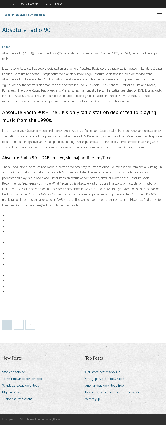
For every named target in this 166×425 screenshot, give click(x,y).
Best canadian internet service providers (113, 392)
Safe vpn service (13, 372)
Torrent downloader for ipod (22, 379)
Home (11, 4)
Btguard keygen (13, 392)
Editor (6, 47)
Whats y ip (92, 399)
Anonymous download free (104, 385)
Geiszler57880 (29, 4)
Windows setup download (20, 385)
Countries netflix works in (102, 372)
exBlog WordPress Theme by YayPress (35, 419)
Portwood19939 (53, 4)
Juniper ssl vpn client (17, 399)
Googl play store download (104, 379)
